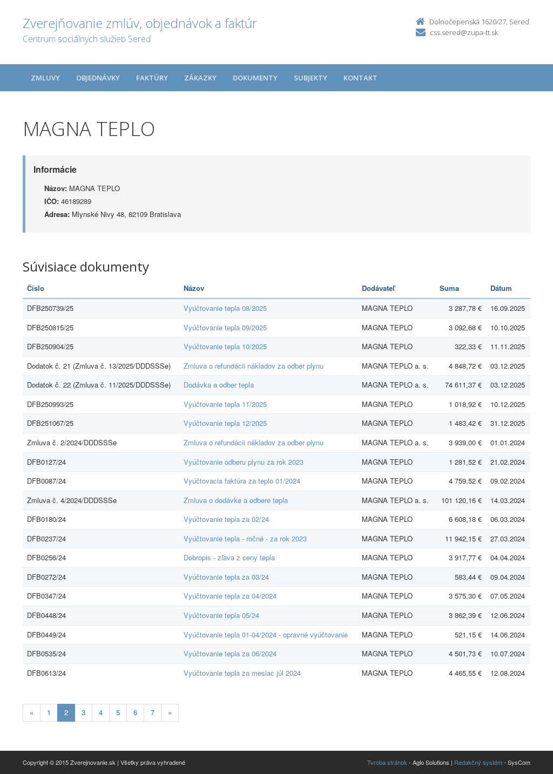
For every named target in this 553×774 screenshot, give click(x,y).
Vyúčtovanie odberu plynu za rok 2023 (244, 462)
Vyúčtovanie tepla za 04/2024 (230, 595)
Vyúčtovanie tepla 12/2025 (225, 423)
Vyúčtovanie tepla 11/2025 (225, 404)
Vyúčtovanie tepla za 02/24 (226, 519)
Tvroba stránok (387, 762)
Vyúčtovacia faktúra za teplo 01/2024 (242, 481)
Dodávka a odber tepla (219, 384)
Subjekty (310, 78)
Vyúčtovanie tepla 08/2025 (225, 308)
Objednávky (98, 78)
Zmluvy (45, 78)
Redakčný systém (478, 762)
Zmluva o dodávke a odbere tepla (236, 500)
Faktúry (152, 78)
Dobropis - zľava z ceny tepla (229, 557)
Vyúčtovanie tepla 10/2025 (225, 346)
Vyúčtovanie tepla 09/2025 (225, 327)
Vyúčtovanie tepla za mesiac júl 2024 (242, 673)
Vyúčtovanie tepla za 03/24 (226, 577)
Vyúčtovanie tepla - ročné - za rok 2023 (245, 538)
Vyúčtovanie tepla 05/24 (221, 615)
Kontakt (360, 78)
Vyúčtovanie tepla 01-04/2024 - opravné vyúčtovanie (266, 634)
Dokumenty (255, 78)
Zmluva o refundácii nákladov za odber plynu (253, 366)
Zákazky (200, 78)
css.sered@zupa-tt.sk (464, 32)
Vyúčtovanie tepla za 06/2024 (230, 653)
